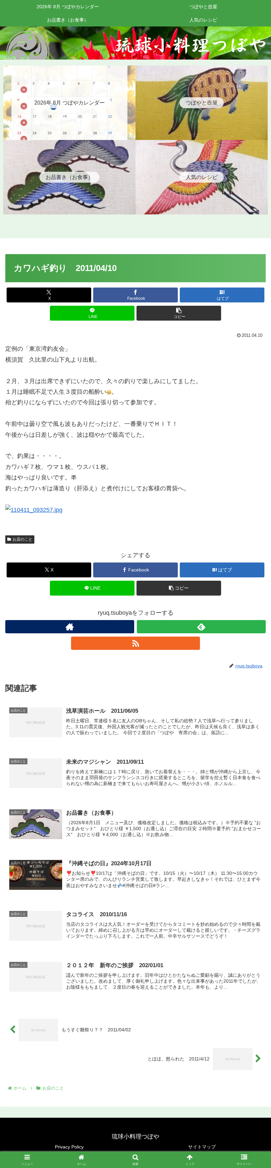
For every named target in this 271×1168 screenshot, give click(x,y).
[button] (178, 313)
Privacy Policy (69, 1146)
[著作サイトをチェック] (69, 626)
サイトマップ (202, 1146)
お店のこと (22, 539)
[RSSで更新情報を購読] (135, 643)
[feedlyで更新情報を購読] (201, 626)
